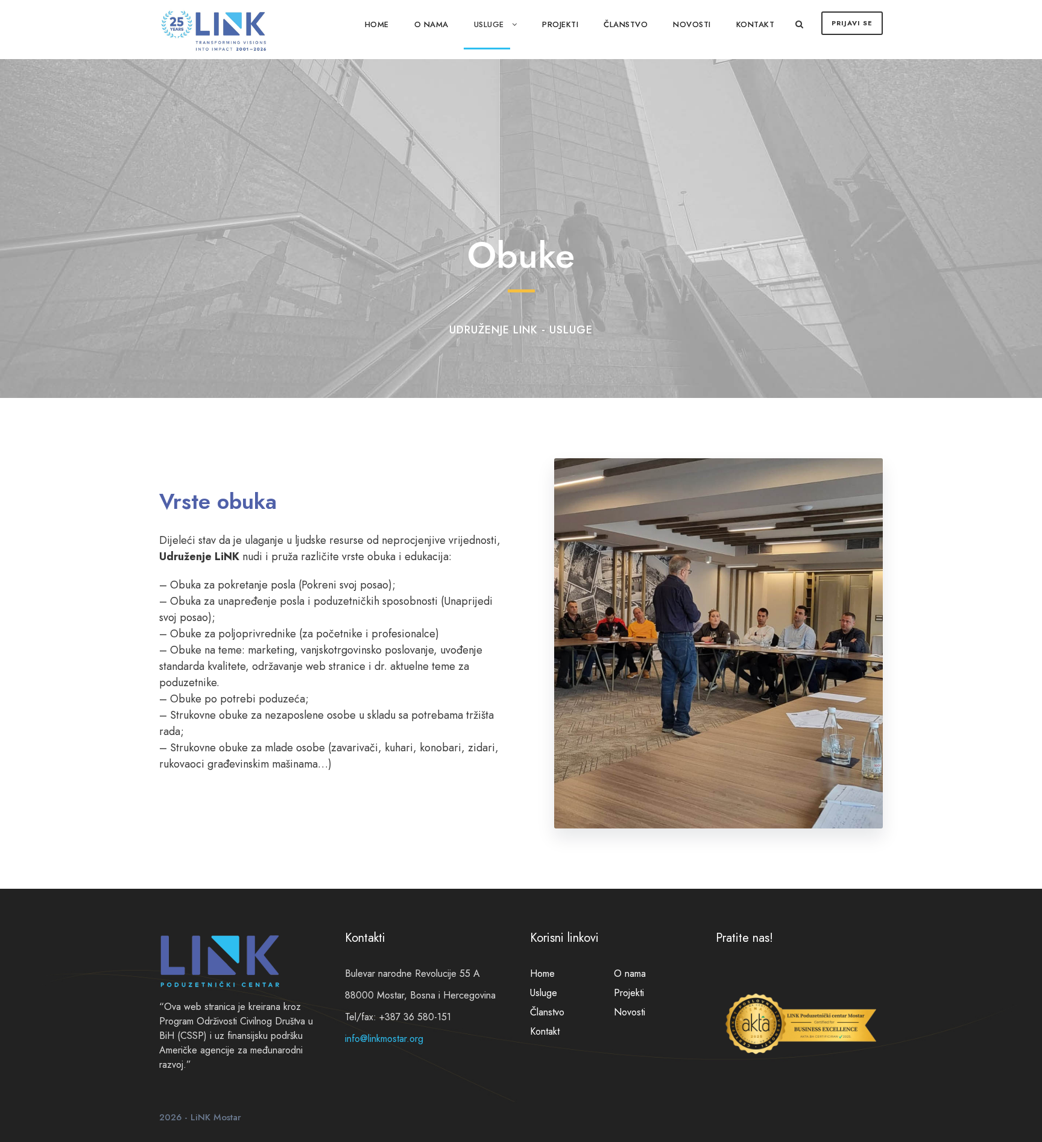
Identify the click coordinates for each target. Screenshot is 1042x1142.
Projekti (560, 24)
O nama (431, 24)
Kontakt (755, 24)
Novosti (692, 24)
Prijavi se (852, 23)
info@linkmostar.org (384, 1039)
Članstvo (626, 24)
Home (377, 24)
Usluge (489, 24)
